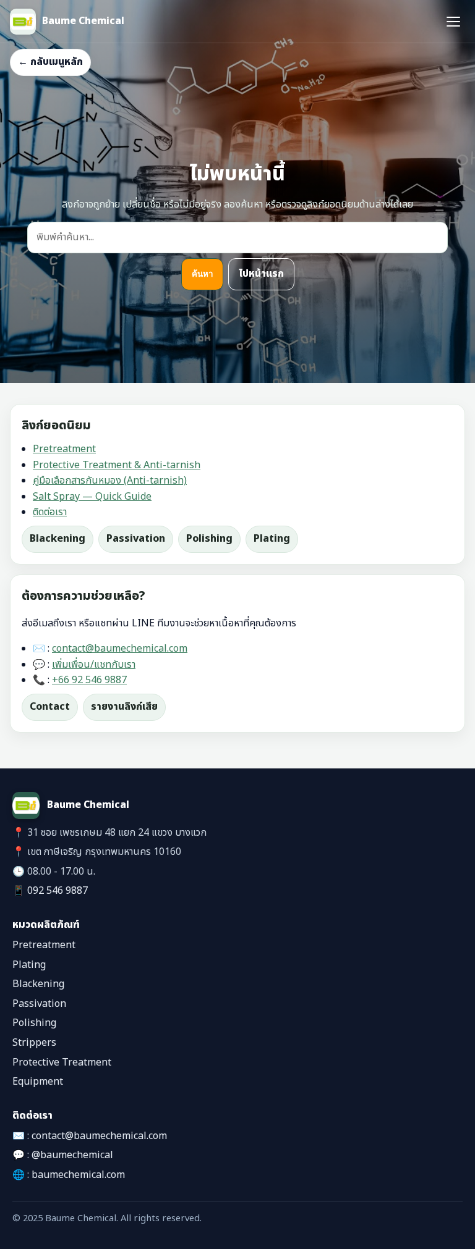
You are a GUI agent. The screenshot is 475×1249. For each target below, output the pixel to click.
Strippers (34, 1042)
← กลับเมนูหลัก (50, 61)
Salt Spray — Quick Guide (92, 496)
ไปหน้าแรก (261, 273)
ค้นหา (202, 274)
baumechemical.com (78, 1174)
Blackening (57, 538)
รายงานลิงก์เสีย (124, 706)
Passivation (135, 538)
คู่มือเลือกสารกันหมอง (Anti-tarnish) (110, 480)
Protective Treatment (61, 1062)
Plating (272, 538)
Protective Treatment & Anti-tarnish (116, 465)
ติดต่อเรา (50, 512)
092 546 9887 (57, 890)
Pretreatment (64, 449)
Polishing (209, 538)
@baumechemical (72, 1155)
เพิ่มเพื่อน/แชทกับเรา (93, 664)
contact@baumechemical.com (119, 648)
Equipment (37, 1081)
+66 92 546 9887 (89, 680)
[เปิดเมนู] (453, 21)
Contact (50, 706)
